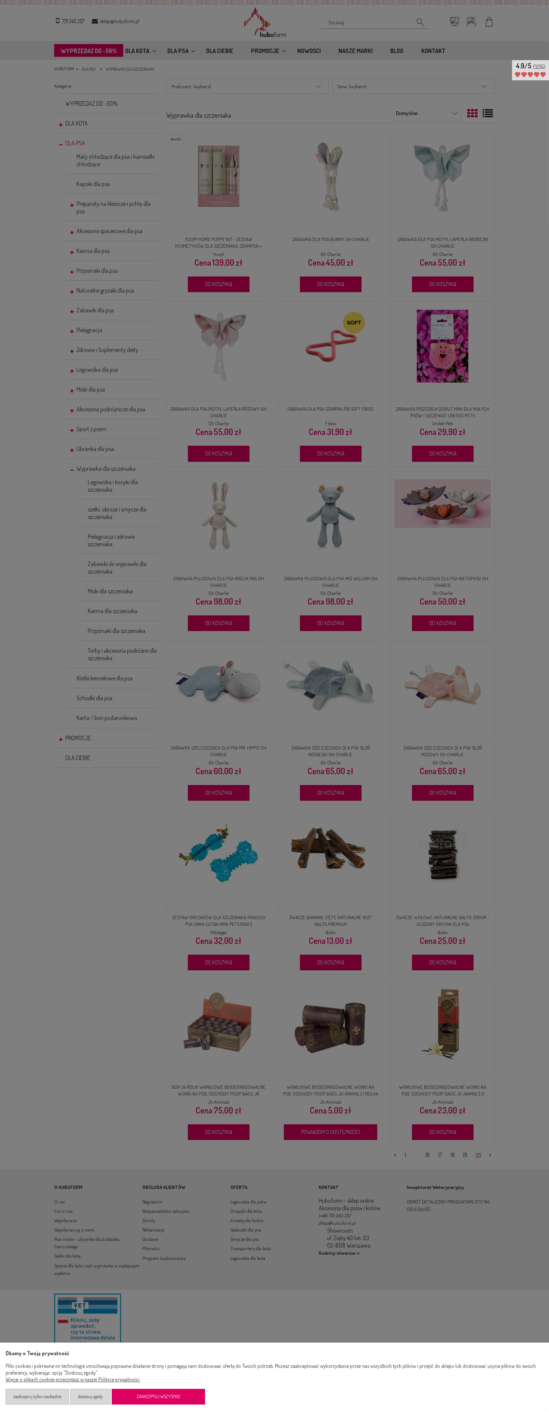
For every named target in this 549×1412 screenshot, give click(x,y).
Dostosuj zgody (90, 1396)
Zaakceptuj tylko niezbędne (37, 1396)
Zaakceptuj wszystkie (158, 1396)
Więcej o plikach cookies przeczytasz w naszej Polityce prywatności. (73, 1379)
